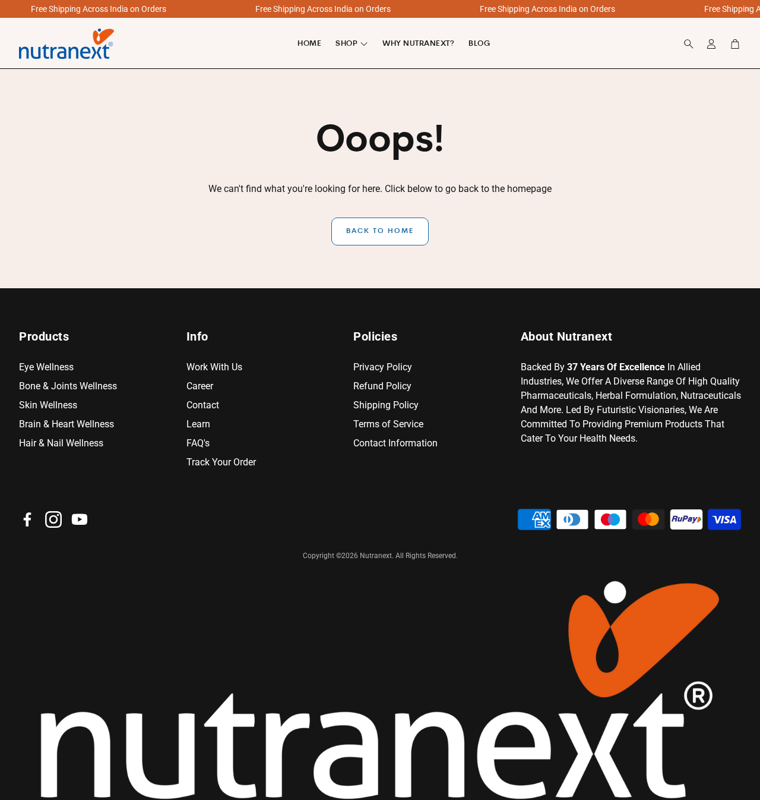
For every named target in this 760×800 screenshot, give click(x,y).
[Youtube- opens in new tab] (79, 519)
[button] (685, 44)
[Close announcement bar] (748, 9)
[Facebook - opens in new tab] (27, 519)
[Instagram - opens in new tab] (53, 519)
